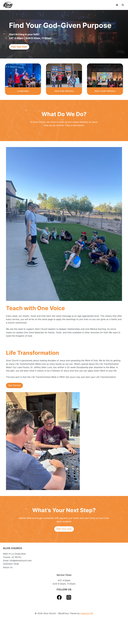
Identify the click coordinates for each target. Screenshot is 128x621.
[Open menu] (117, 5)
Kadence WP (86, 613)
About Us (7, 567)
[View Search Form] (122, 5)
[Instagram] (69, 597)
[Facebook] (59, 597)
